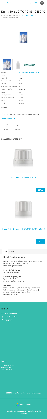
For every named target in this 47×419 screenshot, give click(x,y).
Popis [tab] (5, 251)
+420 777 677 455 (10, 317)
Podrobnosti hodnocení (29, 15)
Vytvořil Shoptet (25, 404)
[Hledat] (30, 3)
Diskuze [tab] (11, 251)
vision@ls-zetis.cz (11, 313)
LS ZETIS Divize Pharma (14, 393)
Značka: (10, 17)
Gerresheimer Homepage (32, 393)
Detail (40, 190)
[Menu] (42, 3)
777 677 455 (8, 320)
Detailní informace (7, 119)
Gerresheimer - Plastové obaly (29, 72)
